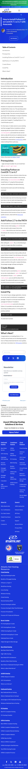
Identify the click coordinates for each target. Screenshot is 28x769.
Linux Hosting (4, 590)
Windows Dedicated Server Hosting (10, 703)
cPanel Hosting (5, 597)
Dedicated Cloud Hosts (23, 463)
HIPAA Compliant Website (8, 734)
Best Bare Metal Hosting (7, 650)
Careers (3, 520)
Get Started (14, 38)
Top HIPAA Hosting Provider (8, 749)
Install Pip (5, 68)
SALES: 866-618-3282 (5, 6)
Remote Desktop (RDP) (7, 600)
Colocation (4, 480)
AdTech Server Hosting (14, 483)
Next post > (23, 400)
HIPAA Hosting (12, 449)
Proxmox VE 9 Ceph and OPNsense (10, 615)
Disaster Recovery (3, 463)
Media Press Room (6, 517)
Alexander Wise (21, 29)
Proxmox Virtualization (7, 611)
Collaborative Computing (23, 485)
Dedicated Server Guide (7, 638)
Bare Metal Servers (4, 449)
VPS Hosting (13, 31)
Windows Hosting (5, 593)
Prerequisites (6, 54)
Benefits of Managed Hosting (8, 579)
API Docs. (17, 513)
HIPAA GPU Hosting (13, 472)
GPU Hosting (4, 453)
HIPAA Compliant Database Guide (10, 727)
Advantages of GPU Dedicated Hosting (11, 699)
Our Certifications (5, 509)
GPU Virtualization (6, 680)
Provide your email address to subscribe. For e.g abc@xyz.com (13, 383)
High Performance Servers (4, 486)
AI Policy (17, 531)
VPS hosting (18, 343)
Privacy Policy (18, 528)
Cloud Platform (22, 443)
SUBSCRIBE (14, 387)
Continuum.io (19, 139)
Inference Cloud (22, 452)
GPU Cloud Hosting (22, 458)
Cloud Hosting (23, 448)
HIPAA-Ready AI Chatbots (8, 676)
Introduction (6, 50)
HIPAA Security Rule (6, 738)
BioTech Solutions (12, 467)
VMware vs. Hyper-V (6, 582)
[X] (13, 358)
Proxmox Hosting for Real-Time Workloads (12, 608)
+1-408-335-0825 (22, 765)
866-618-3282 (9, 765)
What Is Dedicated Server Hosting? (10, 696)
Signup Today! (14, 432)
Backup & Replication (22, 474)
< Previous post (6, 400)
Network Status (19, 509)
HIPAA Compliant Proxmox (8, 752)
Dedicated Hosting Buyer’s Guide (9, 634)
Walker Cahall (16, 157)
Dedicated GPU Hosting (4, 458)
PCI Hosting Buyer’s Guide (8, 623)
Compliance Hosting (13, 443)
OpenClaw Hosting (22, 490)
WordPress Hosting (6, 586)
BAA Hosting (13, 462)
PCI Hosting (13, 459)
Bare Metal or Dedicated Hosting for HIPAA (12, 664)
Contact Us (4, 524)
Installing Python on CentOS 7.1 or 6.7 (13, 57)
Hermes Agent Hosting (23, 496)
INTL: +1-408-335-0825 (16, 6)
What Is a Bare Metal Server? (8, 668)
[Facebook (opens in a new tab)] (6, 761)
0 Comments (9, 33)
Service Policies (19, 524)
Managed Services (3, 476)
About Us (3, 502)
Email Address (8, 375)
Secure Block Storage (23, 479)
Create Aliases (6, 64)
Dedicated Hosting (4, 443)
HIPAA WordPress (13, 454)
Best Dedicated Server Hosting (9, 692)
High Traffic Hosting (6, 654)
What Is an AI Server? (6, 684)
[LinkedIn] (17, 358)
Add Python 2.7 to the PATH (10, 61)
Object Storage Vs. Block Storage (9, 641)
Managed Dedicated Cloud (3, 469)
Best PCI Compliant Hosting (8, 711)
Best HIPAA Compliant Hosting (9, 723)
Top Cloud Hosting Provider (8, 575)
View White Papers (14, 394)
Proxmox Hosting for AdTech (8, 604)
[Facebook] (8, 358)
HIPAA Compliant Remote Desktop (10, 731)
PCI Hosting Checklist (6, 715)
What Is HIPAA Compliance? (8, 741)
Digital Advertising (13, 478)
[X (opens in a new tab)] (11, 761)
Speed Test (17, 517)
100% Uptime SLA (19, 506)
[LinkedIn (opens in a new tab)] (15, 761)
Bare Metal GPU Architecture (8, 657)
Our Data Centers (5, 513)
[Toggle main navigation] (19, 10)
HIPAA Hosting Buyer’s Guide (8, 631)
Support (17, 502)
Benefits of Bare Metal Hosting (9, 661)
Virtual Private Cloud (23, 469)
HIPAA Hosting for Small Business (9, 745)
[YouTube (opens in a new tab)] (20, 761)
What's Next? (6, 71)
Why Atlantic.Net (5, 506)
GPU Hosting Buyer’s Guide (8, 627)
